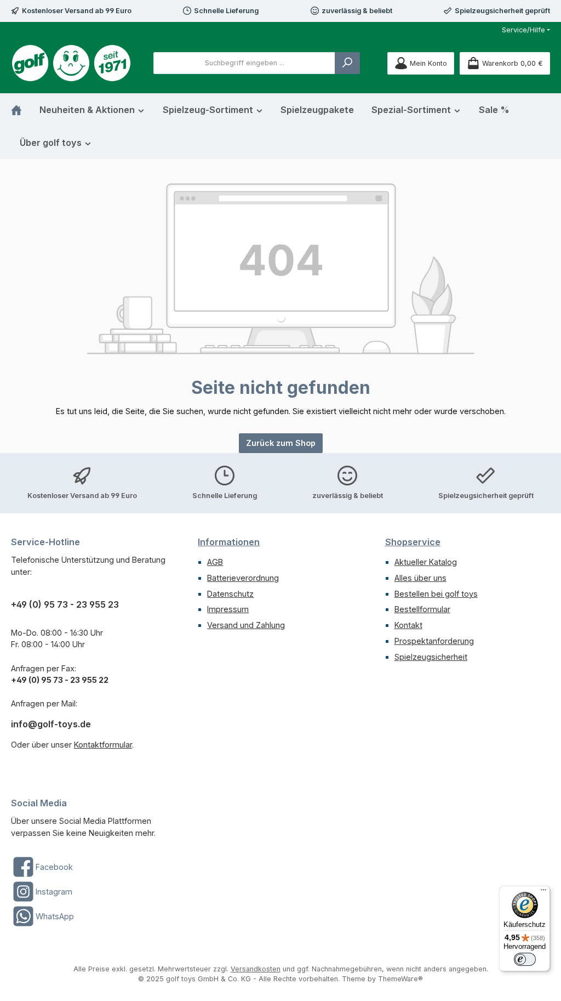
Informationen (229, 541)
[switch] (525, 959)
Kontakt (408, 625)
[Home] (21, 109)
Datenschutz (230, 593)
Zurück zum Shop (281, 443)
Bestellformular (422, 609)
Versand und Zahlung (246, 625)
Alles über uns (420, 577)
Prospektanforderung (434, 641)
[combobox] (244, 63)
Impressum (228, 609)
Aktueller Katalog (425, 562)
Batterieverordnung (243, 577)
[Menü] (543, 892)
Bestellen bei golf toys (436, 593)
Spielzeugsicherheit (430, 656)
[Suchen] (347, 63)
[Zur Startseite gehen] (71, 63)
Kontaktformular (103, 744)
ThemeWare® (400, 979)
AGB (215, 562)
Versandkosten (255, 969)
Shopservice (412, 541)
